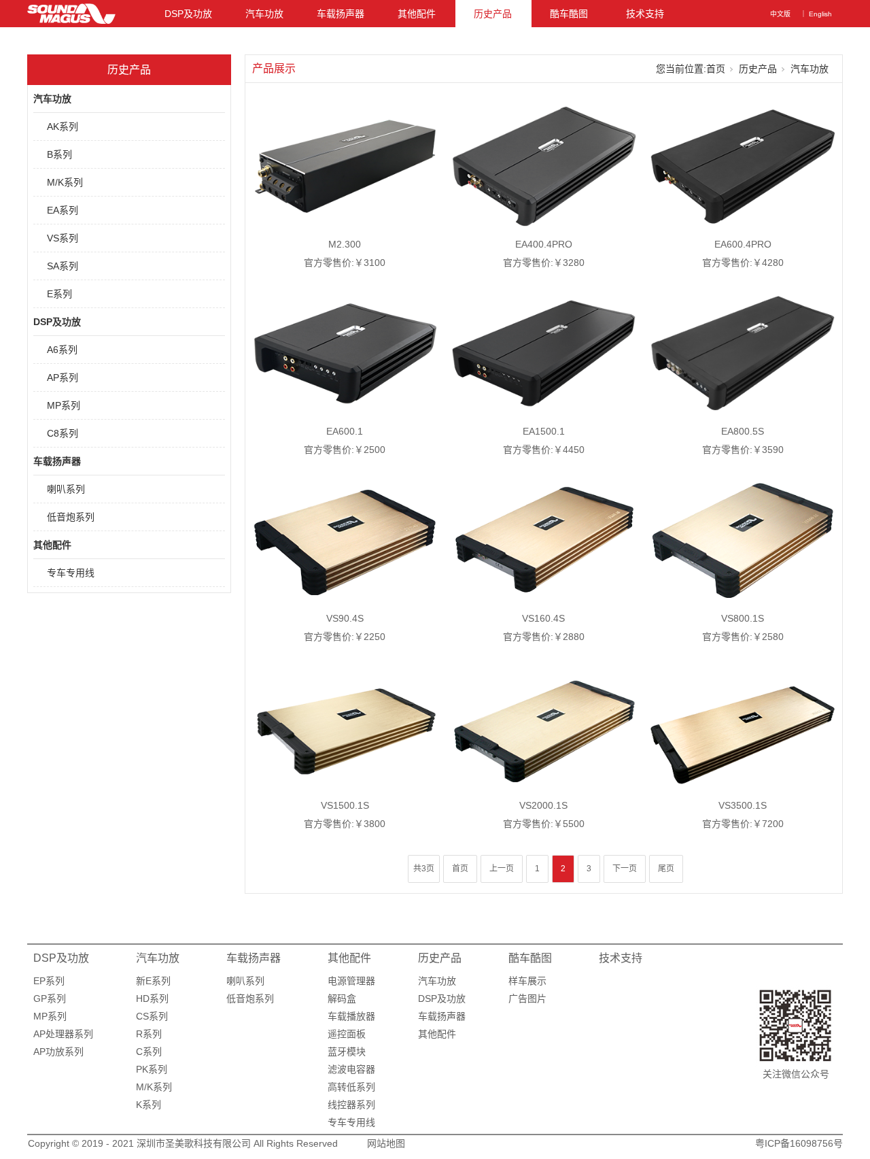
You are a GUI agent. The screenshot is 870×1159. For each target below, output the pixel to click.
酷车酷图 (569, 13)
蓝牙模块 (347, 1051)
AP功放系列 (58, 1051)
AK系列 (62, 126)
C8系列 (62, 433)
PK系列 (151, 1069)
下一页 (624, 868)
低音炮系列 (70, 516)
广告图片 (527, 998)
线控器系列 (351, 1104)
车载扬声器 (340, 13)
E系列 (59, 293)
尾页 (666, 868)
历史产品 (493, 13)
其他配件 (417, 13)
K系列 (148, 1104)
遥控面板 (347, 1033)
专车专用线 (70, 572)
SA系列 (62, 266)
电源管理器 (351, 980)
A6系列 (62, 349)
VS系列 (62, 238)
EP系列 (49, 980)
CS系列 (152, 1016)
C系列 (149, 1051)
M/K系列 (65, 182)
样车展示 (527, 980)
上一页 (501, 868)
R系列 (149, 1033)
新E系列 (153, 980)
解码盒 (342, 998)
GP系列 (49, 998)
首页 (715, 68)
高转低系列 (351, 1086)
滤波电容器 (351, 1069)
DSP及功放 (188, 13)
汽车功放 (264, 13)
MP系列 (63, 405)
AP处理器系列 (63, 1033)
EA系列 (62, 210)
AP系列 (62, 377)
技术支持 (645, 13)
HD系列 (152, 998)
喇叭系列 (66, 489)
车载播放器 (351, 1016)
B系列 (59, 154)
